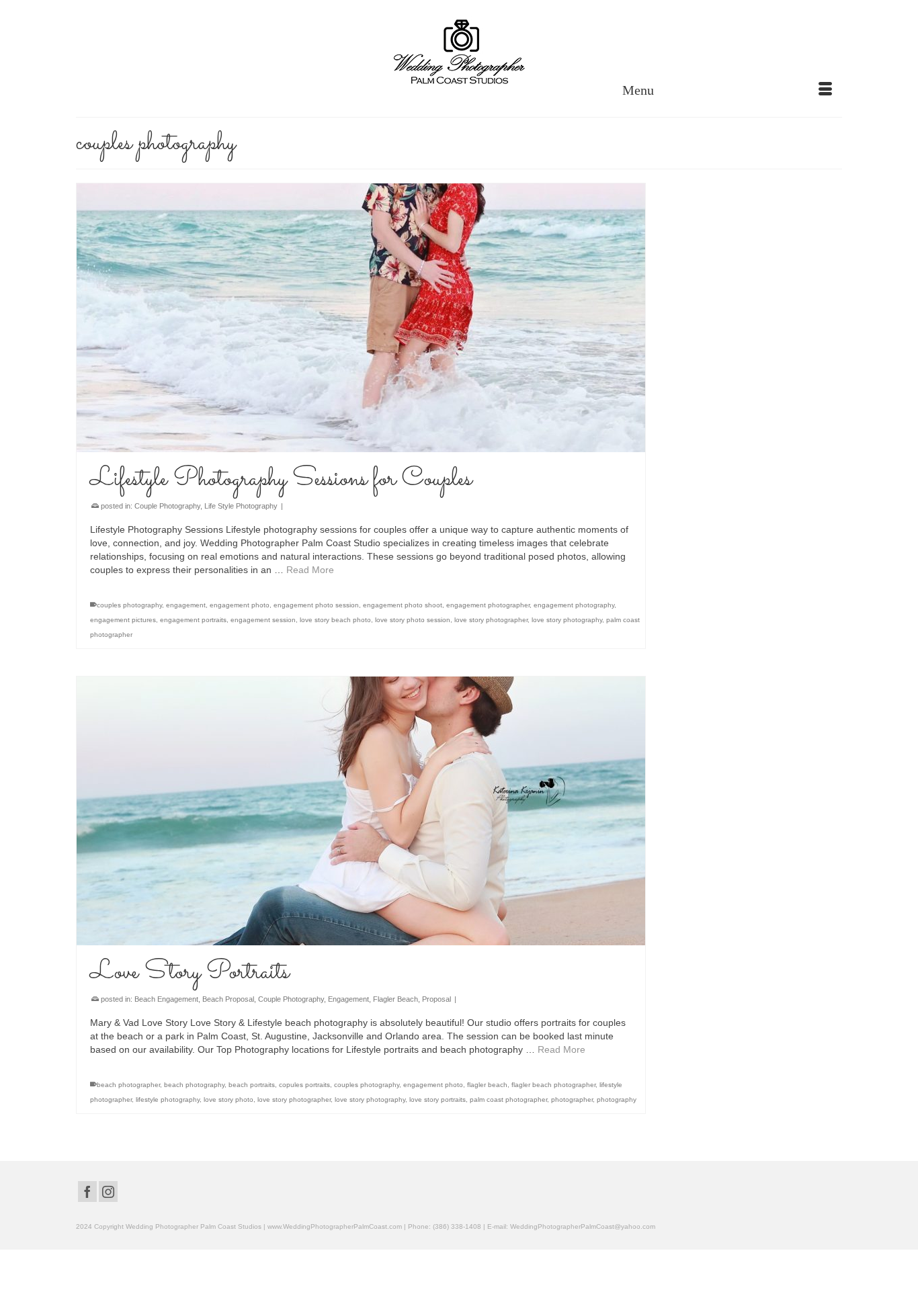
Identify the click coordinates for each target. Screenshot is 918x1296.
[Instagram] (108, 1191)
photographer (572, 1099)
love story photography (567, 619)
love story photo (228, 1099)
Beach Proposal (228, 999)
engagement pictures (123, 619)
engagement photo (239, 605)
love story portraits (437, 1099)
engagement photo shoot (402, 605)
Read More (310, 569)
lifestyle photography (168, 1099)
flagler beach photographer (553, 1084)
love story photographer (491, 619)
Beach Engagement (166, 999)
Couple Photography (167, 506)
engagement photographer (488, 605)
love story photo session (412, 619)
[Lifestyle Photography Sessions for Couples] (361, 317)
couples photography (129, 605)
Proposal (436, 999)
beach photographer (128, 1084)
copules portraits (304, 1084)
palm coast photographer (508, 1099)
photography (616, 1099)
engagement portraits (193, 619)
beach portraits (251, 1084)
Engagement (348, 999)
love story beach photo (335, 619)
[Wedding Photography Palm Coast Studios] (459, 53)
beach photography (194, 1084)
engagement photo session (316, 605)
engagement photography (574, 605)
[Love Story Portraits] (361, 811)
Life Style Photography (241, 506)
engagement (186, 605)
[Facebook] (87, 1191)
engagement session (263, 619)
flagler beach (487, 1084)
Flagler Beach (395, 999)
